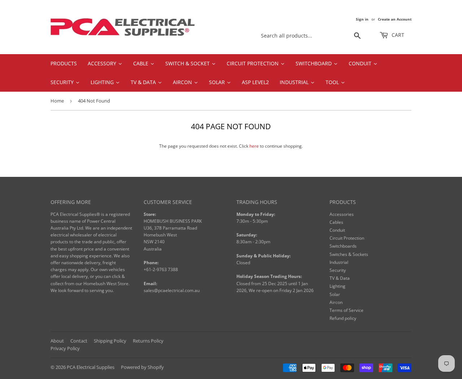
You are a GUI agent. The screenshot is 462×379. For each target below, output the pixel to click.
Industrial (339, 262)
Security (338, 270)
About (57, 340)
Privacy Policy (65, 348)
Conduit (337, 230)
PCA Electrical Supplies (90, 367)
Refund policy (343, 318)
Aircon (336, 302)
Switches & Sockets (349, 254)
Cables (336, 222)
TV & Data (340, 278)
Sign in (362, 19)
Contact (78, 340)
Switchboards (343, 246)
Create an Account (394, 19)
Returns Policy (148, 340)
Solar (335, 294)
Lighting (337, 286)
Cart (397, 34)
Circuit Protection (347, 238)
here (254, 146)
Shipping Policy (110, 340)
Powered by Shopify (142, 367)
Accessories (342, 214)
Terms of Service (346, 310)
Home (57, 100)
